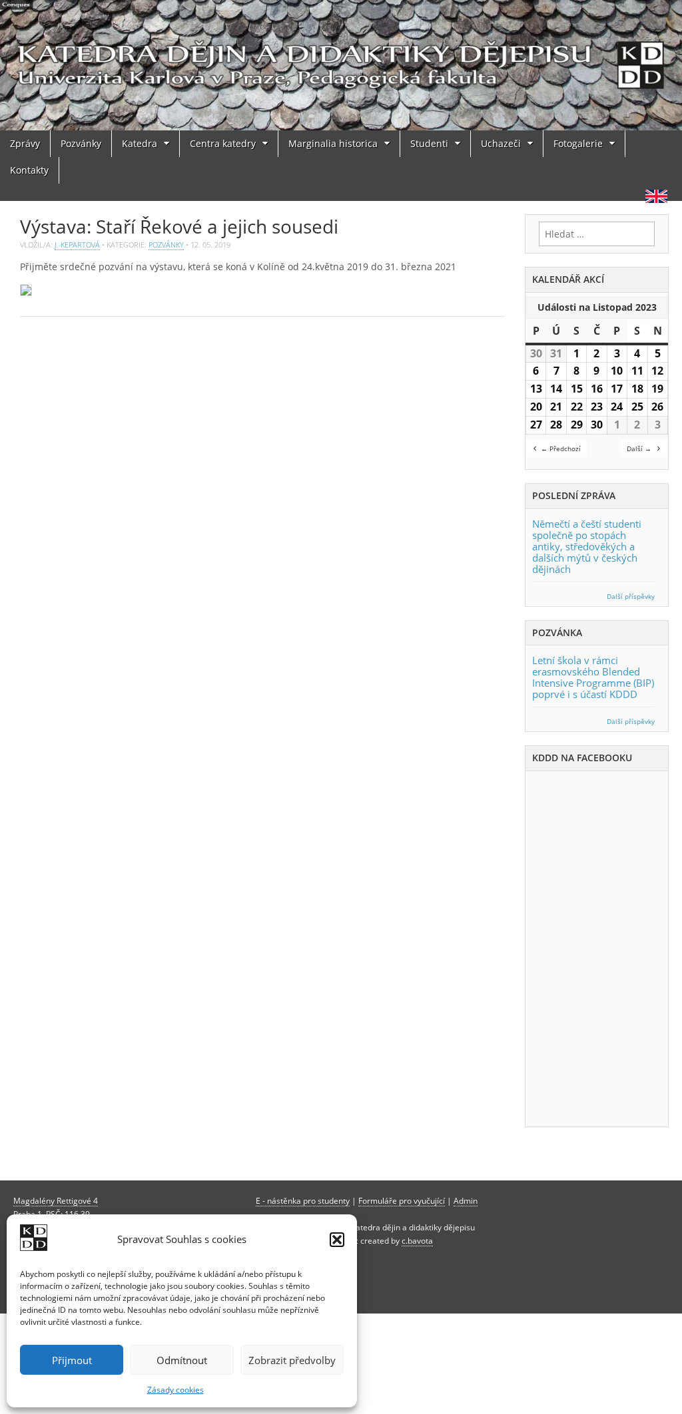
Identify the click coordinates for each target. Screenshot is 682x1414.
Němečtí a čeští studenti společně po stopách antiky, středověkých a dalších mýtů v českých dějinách (586, 546)
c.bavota (417, 1240)
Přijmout (72, 1360)
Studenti (429, 143)
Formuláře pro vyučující (401, 1200)
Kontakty (29, 170)
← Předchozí (561, 448)
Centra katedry (223, 143)
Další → (639, 448)
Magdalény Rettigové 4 (55, 1200)
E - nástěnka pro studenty (303, 1200)
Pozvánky (81, 143)
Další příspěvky (631, 596)
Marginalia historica (333, 143)
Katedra (139, 143)
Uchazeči (501, 143)
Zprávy (25, 143)
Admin (466, 1200)
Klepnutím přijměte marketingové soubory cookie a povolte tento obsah (601, 947)
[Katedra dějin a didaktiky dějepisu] (341, 65)
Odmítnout (182, 1360)
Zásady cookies (175, 1389)
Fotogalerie (578, 143)
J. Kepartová (77, 245)
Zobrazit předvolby (292, 1360)
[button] (337, 1239)
